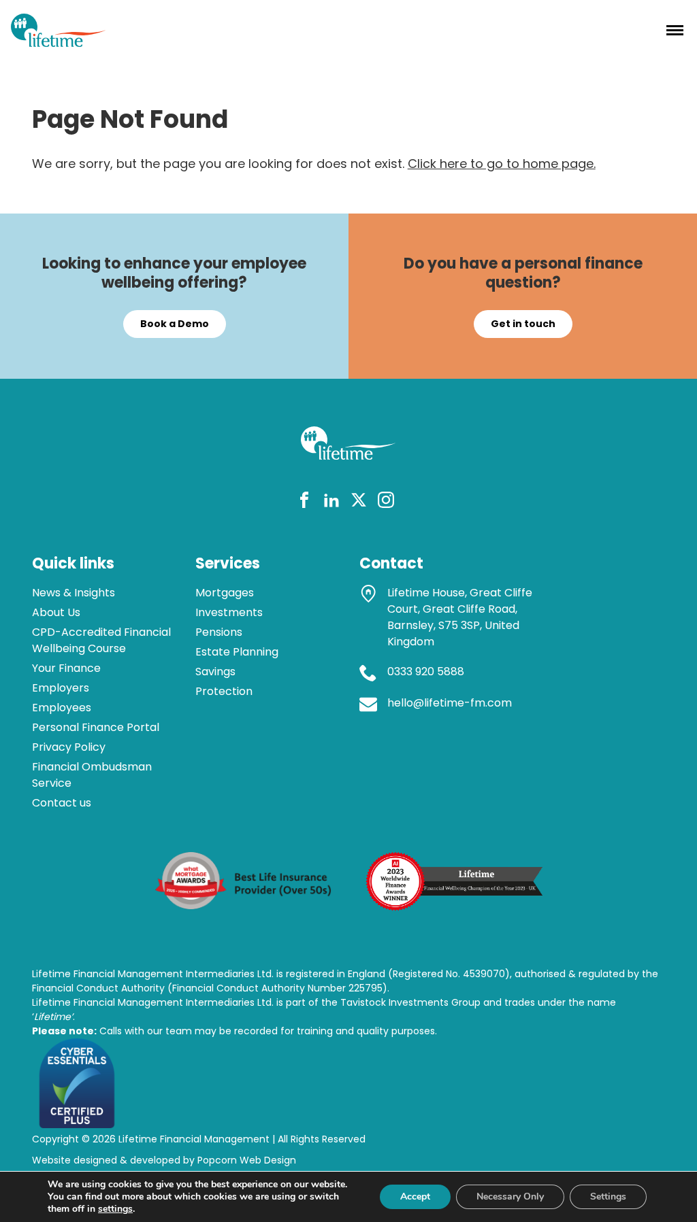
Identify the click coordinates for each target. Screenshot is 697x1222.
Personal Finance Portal (95, 727)
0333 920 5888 (425, 671)
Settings (608, 1196)
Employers (60, 688)
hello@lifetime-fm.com (449, 703)
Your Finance (66, 668)
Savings (215, 671)
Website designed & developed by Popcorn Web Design (164, 1160)
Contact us (61, 803)
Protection (224, 691)
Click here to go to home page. (502, 163)
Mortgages (224, 592)
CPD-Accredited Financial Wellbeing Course (101, 640)
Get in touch (523, 323)
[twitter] (359, 502)
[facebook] (304, 502)
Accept (415, 1196)
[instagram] (386, 502)
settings (115, 1209)
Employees (61, 707)
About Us (56, 612)
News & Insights (73, 592)
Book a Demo (174, 323)
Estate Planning (236, 652)
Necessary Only (510, 1196)
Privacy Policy (69, 747)
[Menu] (675, 30)
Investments (229, 612)
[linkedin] (331, 502)
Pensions (218, 632)
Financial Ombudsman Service (92, 775)
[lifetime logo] (58, 42)
